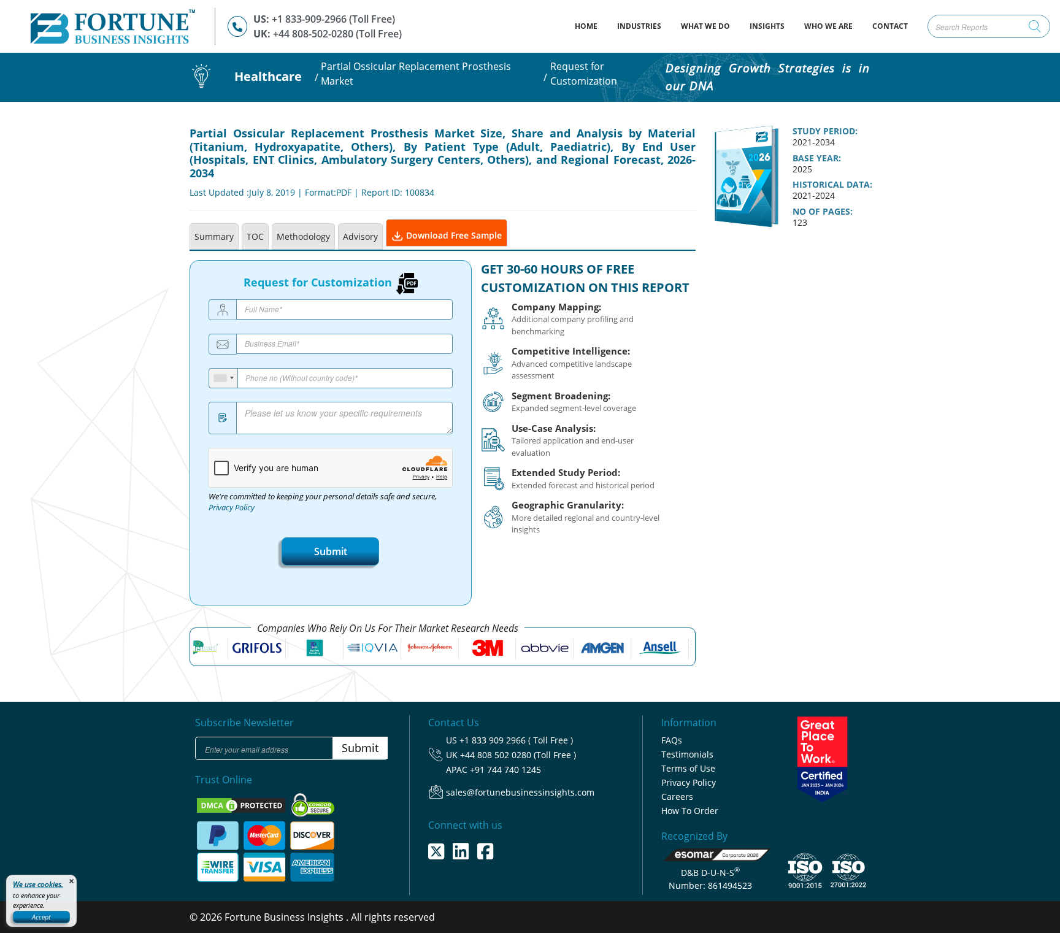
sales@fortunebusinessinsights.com (520, 792)
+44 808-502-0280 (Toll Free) (337, 33)
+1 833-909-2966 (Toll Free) (333, 19)
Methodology (303, 236)
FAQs (671, 740)
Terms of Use (688, 768)
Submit (330, 551)
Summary (214, 236)
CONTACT (890, 26)
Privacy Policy (232, 507)
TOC (255, 236)
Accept (41, 916)
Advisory (360, 236)
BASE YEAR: (817, 158)
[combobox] (223, 378)
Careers (677, 796)
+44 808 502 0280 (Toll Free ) (518, 755)
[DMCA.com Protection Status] (242, 805)
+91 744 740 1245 (505, 769)
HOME (591, 25)
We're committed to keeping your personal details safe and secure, (323, 502)
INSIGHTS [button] (767, 26)
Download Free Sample (453, 235)
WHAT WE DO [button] (705, 26)
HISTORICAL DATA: (832, 184)
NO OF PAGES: (823, 211)
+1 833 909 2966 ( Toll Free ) (516, 740)
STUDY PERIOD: (825, 131)
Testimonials (687, 754)
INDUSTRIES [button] (639, 26)
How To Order (689, 810)
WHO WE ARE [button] (828, 26)
